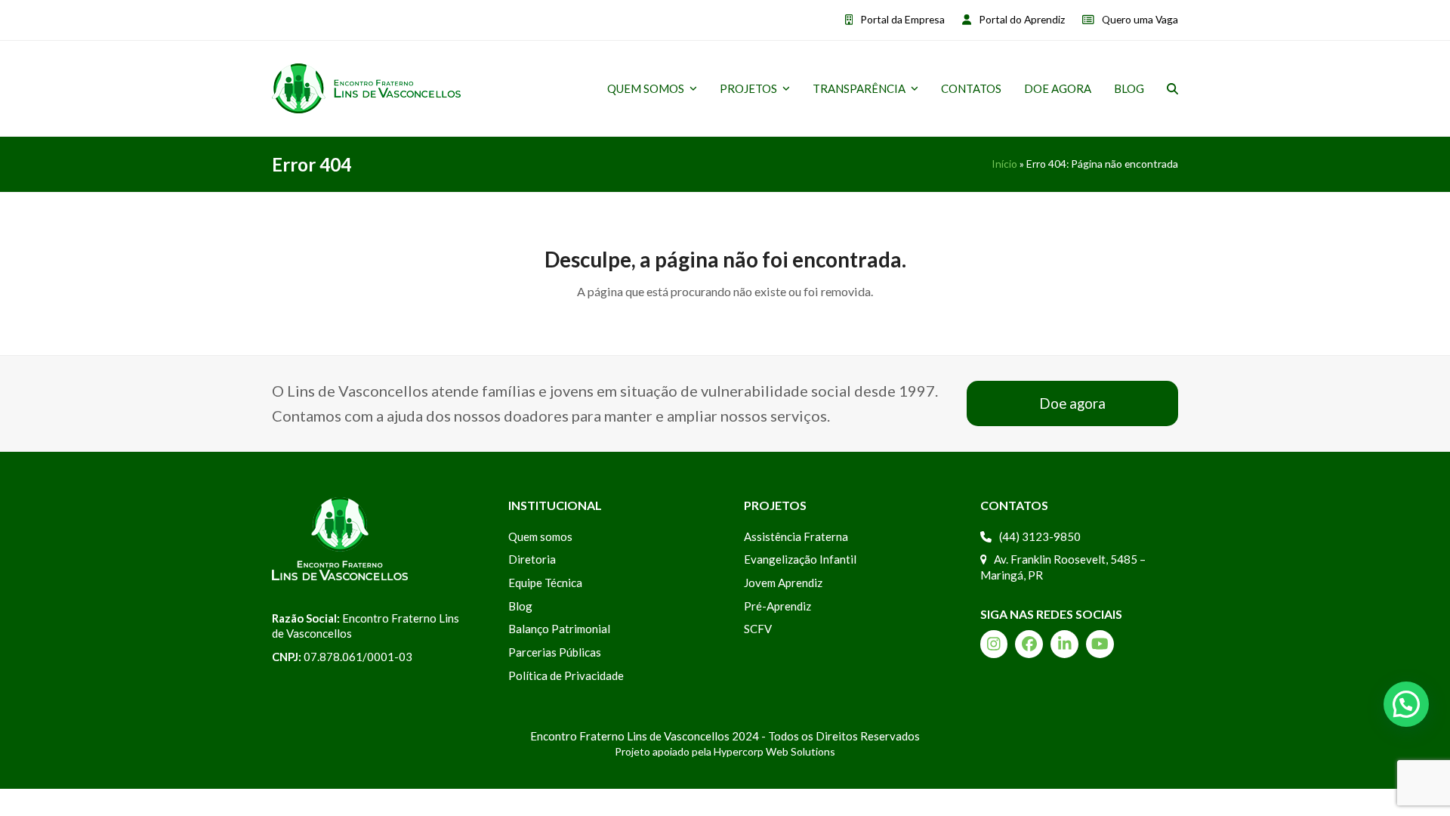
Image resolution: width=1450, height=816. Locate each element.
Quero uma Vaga (1140, 19)
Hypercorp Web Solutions (774, 751)
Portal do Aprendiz (1022, 19)
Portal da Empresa (902, 19)
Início (1004, 163)
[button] (1172, 88)
